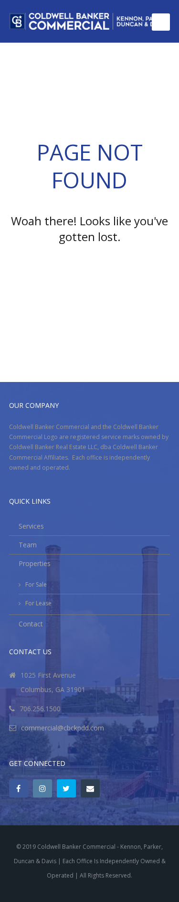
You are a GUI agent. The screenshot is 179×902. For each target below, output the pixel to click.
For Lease (38, 603)
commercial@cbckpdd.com (62, 727)
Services (31, 526)
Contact (31, 623)
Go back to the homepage (89, 263)
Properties (35, 563)
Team (28, 544)
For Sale (36, 584)
